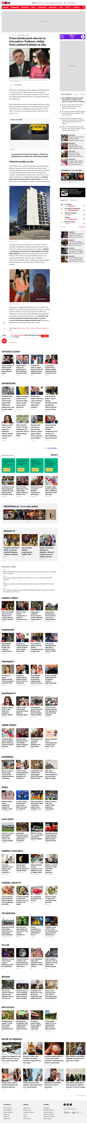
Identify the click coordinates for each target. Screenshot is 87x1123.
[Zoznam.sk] (68, 1113)
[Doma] (62, 218)
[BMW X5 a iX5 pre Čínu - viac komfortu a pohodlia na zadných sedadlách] (37, 827)
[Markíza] (62, 204)
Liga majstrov (19, 810)
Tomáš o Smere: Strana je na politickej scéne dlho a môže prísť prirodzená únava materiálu (21, 369)
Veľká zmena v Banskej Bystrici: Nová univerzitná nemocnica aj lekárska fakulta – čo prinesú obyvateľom (51, 615)
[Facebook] (65, 1104)
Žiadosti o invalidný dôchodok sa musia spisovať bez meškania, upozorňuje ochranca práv (51, 868)
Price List (25, 1116)
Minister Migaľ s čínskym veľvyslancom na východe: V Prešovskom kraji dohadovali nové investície (21, 615)
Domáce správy (10, 598)
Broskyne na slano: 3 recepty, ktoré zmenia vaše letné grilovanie (51, 899)
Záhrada (3, 1030)
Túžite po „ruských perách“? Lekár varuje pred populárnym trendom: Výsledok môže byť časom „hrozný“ (7, 711)
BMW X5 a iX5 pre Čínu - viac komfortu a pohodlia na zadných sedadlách (37, 836)
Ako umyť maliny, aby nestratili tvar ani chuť (36, 898)
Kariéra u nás (6, 1114)
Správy (5, 556)
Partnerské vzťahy (73, 189)
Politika (27, 35)
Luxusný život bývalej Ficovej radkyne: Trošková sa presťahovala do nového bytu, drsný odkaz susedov (51, 369)
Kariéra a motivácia (12, 851)
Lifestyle (76, 7)
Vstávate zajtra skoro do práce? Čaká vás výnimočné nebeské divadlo (22, 867)
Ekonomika (53, 7)
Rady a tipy (33, 902)
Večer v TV (74, 200)
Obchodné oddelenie (48, 1112)
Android (32, 936)
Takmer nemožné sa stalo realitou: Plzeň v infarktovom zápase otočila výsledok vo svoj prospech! (37, 805)
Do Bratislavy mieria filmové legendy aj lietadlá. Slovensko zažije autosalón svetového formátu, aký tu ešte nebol (51, 837)
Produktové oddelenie (49, 1110)
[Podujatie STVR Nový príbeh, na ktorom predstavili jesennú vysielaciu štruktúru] (12, 540)
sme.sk (16, 113)
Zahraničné (15, 7)
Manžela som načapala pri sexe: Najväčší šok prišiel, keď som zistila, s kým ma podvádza (76, 193)
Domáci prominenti (6, 685)
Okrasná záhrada (48, 1030)
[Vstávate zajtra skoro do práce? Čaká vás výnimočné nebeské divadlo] (22, 858)
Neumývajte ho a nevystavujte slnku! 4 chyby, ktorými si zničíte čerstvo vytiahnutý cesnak (22, 1025)
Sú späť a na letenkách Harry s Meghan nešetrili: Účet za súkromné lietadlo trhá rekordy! (21, 679)
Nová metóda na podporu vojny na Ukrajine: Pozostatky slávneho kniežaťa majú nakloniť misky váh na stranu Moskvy (28, 591)
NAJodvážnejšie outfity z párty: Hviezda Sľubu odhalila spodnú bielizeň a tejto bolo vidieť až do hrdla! (37, 679)
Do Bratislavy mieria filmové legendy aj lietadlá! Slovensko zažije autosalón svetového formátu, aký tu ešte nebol (8, 490)
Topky (19, 35)
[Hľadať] (83, 7)
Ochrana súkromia (7, 1110)
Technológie (8, 913)
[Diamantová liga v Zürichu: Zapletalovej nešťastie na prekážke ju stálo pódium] (8, 795)
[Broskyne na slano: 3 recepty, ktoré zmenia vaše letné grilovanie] (51, 890)
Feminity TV (42, 558)
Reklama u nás (26, 1108)
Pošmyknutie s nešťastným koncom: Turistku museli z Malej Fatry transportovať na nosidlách (37, 615)
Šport (33, 7)
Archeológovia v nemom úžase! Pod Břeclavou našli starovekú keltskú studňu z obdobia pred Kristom (36, 711)
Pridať (45, 336)
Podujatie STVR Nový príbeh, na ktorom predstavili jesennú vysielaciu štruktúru (11, 551)
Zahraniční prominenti (21, 685)
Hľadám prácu (5, 874)
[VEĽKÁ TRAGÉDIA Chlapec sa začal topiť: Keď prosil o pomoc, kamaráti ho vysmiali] (64, 259)
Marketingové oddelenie (49, 1116)
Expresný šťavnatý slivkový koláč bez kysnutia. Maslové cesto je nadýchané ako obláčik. (7, 900)
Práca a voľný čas (20, 872)
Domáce (5, 7)
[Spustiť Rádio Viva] (72, 35)
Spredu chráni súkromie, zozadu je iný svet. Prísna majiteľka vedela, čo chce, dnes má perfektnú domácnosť (8, 994)
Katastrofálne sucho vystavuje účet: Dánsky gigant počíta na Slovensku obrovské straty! (37, 774)
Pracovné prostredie (35, 874)
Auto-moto (8, 819)
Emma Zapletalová (6, 810)
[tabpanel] (72, 114)
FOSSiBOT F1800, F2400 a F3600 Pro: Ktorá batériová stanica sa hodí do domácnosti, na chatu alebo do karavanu (51, 931)
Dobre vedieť (4, 496)
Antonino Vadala (41, 328)
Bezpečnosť (18, 936)
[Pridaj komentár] (4, 323)
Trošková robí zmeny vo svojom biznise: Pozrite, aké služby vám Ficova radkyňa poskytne (37, 369)
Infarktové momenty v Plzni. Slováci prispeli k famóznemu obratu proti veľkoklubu (8, 962)
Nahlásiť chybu (13, 342)
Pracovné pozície (8, 455)
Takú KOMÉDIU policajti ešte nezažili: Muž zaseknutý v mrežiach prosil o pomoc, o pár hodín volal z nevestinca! (29, 572)
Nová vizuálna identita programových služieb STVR (27, 551)
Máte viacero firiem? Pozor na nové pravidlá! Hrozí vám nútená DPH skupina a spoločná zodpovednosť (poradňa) (51, 774)
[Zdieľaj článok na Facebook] (4, 329)
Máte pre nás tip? (47, 1118)
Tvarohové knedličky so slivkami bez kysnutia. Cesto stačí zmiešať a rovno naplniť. (22, 900)
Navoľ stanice (63, 227)
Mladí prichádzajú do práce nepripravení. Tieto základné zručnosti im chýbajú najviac (36, 868)
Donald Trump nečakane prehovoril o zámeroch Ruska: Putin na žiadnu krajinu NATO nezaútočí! (27, 578)
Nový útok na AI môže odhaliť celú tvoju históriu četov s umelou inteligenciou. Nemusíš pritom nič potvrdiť (22, 931)
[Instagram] (68, 1104)
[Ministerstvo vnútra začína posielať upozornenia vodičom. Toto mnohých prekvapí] (8, 827)
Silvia (52, 3)
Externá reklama (27, 1110)
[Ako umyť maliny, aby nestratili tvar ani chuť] (37, 890)
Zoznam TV (9, 531)
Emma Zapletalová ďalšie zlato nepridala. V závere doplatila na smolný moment (37, 962)
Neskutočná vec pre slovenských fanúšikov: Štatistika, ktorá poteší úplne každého (37, 490)
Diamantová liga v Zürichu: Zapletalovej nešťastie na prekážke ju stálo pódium (7, 805)
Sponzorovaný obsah (49, 936)
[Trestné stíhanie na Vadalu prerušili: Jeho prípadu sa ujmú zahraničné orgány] (8, 359)
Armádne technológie (6, 936)
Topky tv (68, 7)
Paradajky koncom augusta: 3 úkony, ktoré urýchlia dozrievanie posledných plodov (7, 1025)
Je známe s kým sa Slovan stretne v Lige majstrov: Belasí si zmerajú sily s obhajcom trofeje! (21, 805)
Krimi (3, 375)
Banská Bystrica (48, 621)
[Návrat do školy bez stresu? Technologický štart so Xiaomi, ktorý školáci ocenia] (51, 732)
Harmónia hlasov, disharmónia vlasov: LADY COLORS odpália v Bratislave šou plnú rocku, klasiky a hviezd (22, 490)
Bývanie (6, 976)
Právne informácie (7, 1108)
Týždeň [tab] (82, 94)
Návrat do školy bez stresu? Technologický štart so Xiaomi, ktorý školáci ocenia (51, 742)
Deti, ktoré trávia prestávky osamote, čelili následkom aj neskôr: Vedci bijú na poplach (51, 711)
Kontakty (46, 1104)
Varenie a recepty (11, 882)
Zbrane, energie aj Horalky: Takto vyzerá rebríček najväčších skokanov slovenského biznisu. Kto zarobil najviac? (8, 774)
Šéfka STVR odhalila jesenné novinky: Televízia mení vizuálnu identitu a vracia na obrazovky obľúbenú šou (8, 615)
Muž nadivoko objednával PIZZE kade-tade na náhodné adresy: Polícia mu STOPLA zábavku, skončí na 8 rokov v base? (51, 647)
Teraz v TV (64, 200)
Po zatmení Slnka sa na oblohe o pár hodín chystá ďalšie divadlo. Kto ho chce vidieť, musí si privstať (22, 962)
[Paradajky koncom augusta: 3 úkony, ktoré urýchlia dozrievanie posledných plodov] (8, 1015)
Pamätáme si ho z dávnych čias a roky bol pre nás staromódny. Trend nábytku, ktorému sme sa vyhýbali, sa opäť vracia (36, 994)
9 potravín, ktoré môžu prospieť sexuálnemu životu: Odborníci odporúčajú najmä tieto (22, 711)
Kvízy (61, 7)
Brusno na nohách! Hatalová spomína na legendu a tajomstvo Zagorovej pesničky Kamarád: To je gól (51, 679)
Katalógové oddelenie (49, 1114)
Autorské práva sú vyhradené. (70, 1109)
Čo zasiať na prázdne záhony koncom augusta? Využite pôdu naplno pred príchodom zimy (36, 1025)
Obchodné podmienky (28, 1112)
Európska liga (33, 810)
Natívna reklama (27, 1118)
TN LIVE (5, 945)
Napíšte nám (6, 1116)
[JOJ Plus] (62, 222)
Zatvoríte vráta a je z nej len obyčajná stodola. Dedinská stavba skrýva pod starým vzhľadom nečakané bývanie (22, 994)
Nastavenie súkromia (8, 1112)
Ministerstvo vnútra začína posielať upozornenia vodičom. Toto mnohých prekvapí (8, 837)
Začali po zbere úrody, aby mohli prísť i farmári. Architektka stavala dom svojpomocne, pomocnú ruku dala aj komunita (51, 994)
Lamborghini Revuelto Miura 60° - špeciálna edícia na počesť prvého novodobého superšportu (22, 837)
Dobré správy (9, 725)
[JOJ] (62, 209)
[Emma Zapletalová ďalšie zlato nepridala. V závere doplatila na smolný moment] (37, 952)
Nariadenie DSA (7, 1118)
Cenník (25, 1114)
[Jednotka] (62, 213)
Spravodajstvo (47, 1108)
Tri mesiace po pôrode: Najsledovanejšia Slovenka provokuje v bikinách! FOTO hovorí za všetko (28, 584)
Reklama (25, 1104)
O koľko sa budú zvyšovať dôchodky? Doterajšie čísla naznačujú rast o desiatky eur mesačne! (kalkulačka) (22, 774)
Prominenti (25, 7)
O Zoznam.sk (7, 1104)
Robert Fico (21, 328)
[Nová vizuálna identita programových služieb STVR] (30, 540)
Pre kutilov (8, 1007)
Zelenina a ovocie (34, 1030)
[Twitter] (71, 1104)
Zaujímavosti (42, 7)
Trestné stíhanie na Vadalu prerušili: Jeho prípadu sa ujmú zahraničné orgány (7, 369)
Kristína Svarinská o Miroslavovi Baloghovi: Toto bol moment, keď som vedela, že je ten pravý (47, 552)
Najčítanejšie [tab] (66, 94)
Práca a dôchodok (49, 874)
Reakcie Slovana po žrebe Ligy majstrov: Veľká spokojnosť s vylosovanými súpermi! (51, 805)
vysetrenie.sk (19, 716)
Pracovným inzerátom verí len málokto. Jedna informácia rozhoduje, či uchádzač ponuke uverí (7, 868)
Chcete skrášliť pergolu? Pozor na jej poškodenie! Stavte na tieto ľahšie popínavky (50, 1025)
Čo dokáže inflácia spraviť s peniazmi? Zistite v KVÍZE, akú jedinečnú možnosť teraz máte (51, 490)
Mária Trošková (30, 328)
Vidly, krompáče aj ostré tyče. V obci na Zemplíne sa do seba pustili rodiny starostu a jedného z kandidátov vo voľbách (51, 962)
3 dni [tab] (76, 94)
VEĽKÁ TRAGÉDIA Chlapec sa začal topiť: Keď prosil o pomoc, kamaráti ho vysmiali (76, 259)
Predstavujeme (19, 842)
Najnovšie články (9, 567)
